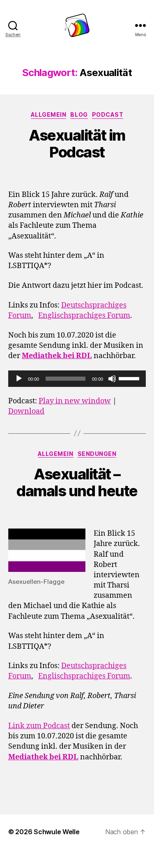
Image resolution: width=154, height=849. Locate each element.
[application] (77, 378)
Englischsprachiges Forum (84, 315)
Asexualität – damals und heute (76, 482)
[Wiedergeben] (19, 379)
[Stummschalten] (112, 379)
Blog (78, 114)
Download (26, 411)
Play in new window (75, 401)
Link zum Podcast (39, 726)
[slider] (130, 377)
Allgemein (49, 114)
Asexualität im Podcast (77, 143)
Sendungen (97, 453)
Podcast (108, 114)
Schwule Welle (57, 832)
